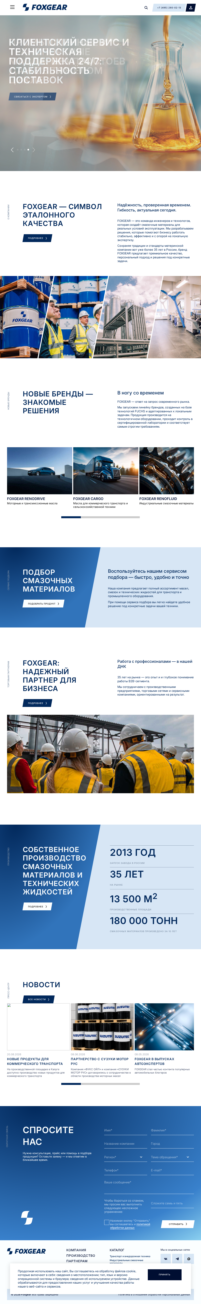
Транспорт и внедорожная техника (130, 1256)
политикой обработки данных (130, 1225)
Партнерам (77, 1261)
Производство (80, 1256)
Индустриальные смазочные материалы (126, 1261)
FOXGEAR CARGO (88, 499)
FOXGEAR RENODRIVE (26, 499)
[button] (12, 150)
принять (164, 1274)
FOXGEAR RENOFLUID (158, 499)
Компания (76, 1250)
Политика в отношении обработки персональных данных (154, 1294)
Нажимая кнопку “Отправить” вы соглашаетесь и (130, 1224)
